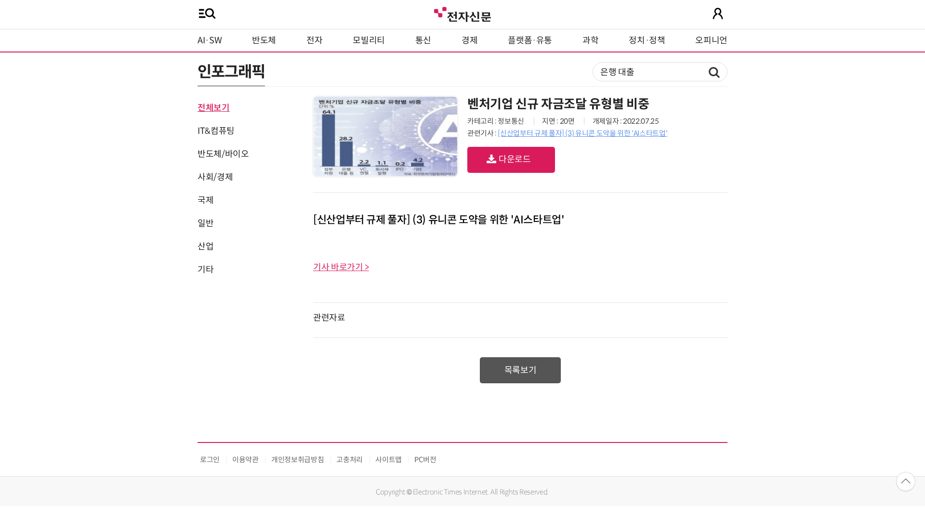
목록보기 (520, 370)
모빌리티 (369, 40)
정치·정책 (647, 40)
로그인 (210, 459)
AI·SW (210, 40)
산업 (205, 246)
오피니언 (711, 40)
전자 (314, 40)
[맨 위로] (905, 481)
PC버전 (425, 459)
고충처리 (349, 459)
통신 (423, 40)
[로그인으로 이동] (717, 13)
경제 (469, 40)
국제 (205, 200)
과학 (590, 40)
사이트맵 (388, 459)
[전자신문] (462, 13)
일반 (205, 223)
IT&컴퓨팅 (216, 131)
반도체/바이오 (223, 154)
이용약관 (245, 459)
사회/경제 (215, 177)
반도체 (264, 40)
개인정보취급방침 (297, 459)
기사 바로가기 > (341, 267)
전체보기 (214, 108)
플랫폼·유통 (530, 40)
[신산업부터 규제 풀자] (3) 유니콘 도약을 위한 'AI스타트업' (582, 133)
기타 (205, 269)
